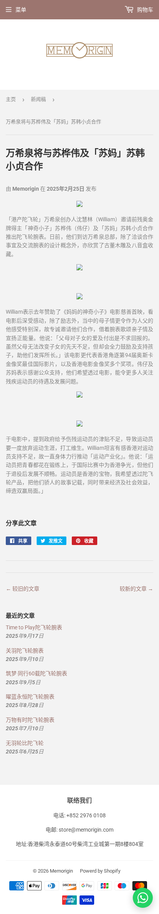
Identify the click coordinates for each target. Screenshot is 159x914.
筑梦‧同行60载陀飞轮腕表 (36, 673)
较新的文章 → (136, 589)
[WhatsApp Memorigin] (143, 898)
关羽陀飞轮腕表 (25, 650)
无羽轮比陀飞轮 (25, 743)
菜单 (20, 10)
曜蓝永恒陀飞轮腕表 (30, 697)
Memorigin (61, 871)
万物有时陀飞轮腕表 (30, 720)
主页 (11, 99)
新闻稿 (38, 99)
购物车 (144, 10)
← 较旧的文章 (22, 589)
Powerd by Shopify (100, 871)
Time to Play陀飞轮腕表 (34, 627)
